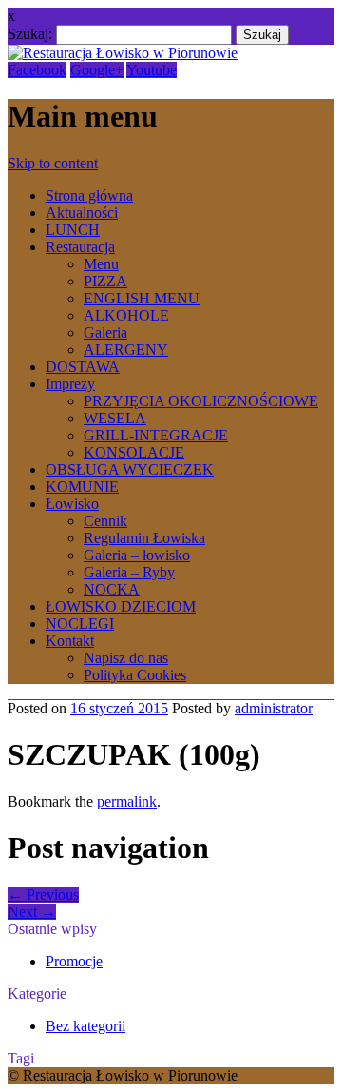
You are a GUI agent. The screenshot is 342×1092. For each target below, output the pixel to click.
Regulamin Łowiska (144, 538)
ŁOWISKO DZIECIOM (121, 606)
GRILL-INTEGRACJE (156, 435)
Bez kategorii (85, 1026)
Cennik (105, 521)
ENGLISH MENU (142, 298)
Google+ (97, 70)
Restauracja (80, 247)
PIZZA (105, 281)
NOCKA (112, 589)
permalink (127, 801)
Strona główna (89, 195)
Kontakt (70, 641)
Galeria (105, 332)
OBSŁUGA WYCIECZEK (130, 469)
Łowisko (72, 504)
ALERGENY (126, 349)
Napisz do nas (126, 658)
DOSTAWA (83, 367)
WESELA (115, 418)
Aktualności (82, 213)
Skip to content (53, 163)
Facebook (37, 70)
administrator (274, 708)
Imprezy (70, 384)
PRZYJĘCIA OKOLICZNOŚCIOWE (201, 401)
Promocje (74, 961)
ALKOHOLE (126, 315)
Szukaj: (30, 34)
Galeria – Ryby (129, 572)
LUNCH (73, 230)
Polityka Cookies (135, 675)
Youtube (151, 70)
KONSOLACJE (134, 452)
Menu (101, 264)
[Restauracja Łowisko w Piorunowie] (123, 53)
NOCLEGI (80, 623)
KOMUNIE (82, 486)
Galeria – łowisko (137, 555)
